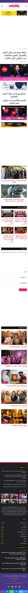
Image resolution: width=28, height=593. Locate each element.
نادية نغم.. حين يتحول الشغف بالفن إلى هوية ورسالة (14, 486)
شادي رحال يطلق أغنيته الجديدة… (17, 346)
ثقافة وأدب (23, 527)
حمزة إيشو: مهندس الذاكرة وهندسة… (16, 385)
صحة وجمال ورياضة (21, 531)
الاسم (25, 271)
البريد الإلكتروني (23, 277)
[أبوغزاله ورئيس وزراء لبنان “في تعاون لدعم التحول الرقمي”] (23, 501)
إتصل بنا (11, 583)
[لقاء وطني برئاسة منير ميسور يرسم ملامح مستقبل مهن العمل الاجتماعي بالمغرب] (7, 213)
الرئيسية (24, 48)
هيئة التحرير (16, 583)
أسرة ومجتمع (23, 522)
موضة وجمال (23, 543)
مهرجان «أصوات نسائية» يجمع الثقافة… (16, 366)
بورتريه (24, 524)
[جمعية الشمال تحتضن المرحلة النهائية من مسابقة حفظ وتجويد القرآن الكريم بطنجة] (14, 501)
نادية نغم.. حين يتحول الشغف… (18, 405)
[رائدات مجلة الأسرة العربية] (13, 6)
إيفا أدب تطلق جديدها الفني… (18, 425)
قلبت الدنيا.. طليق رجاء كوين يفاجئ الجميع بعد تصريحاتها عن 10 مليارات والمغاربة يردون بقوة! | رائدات (8, 238)
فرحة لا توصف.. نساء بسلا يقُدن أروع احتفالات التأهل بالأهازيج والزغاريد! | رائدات (21, 237)
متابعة (24, 541)
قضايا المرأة (23, 536)
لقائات (24, 538)
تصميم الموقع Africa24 (14, 578)
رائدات (21, 583)
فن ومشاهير (23, 534)
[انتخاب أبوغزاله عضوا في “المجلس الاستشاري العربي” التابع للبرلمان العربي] (5, 501)
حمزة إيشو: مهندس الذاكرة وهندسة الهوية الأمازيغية (13, 1)
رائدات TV (19, 48)
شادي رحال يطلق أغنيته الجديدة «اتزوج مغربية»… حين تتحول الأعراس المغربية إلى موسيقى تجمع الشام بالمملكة (14, 476)
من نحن (7, 583)
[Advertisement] (14, 31)
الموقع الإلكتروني (23, 282)
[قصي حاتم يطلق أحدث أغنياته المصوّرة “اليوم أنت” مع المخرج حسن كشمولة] (14, 496)
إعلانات (14, 580)
